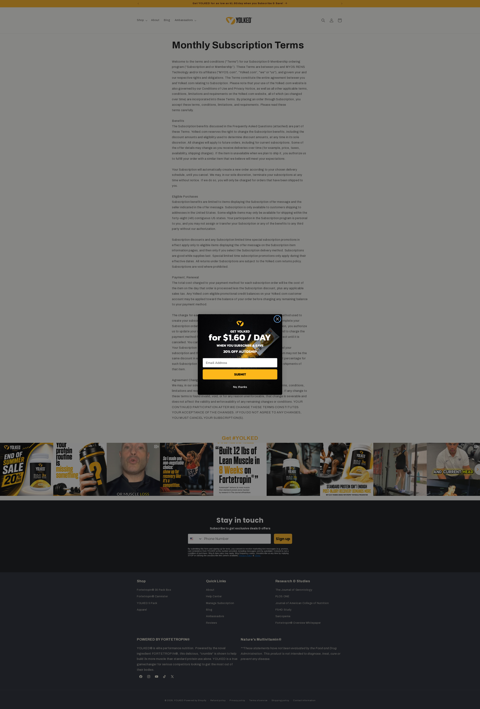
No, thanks (240, 386)
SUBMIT (240, 374)
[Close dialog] (277, 319)
